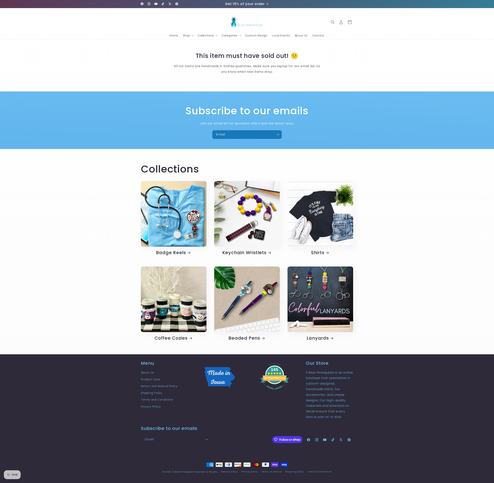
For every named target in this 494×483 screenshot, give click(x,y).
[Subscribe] (277, 134)
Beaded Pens (244, 338)
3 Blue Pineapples (183, 471)
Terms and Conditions (157, 400)
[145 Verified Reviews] (275, 391)
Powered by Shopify (206, 471)
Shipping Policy (151, 393)
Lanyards (318, 338)
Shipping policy (294, 471)
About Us (147, 373)
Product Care (150, 379)
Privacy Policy (151, 407)
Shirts (317, 252)
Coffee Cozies (171, 338)
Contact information (319, 471)
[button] (188, 35)
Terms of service (271, 471)
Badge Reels (171, 252)
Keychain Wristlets (244, 252)
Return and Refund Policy (159, 386)
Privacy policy (249, 471)
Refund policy (229, 471)
